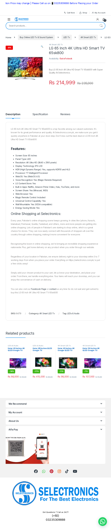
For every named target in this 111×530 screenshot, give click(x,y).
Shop (85, 12)
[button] (102, 521)
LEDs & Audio (73, 313)
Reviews (65, 114)
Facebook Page (38, 289)
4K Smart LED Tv (88, 37)
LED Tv (66, 37)
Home (8, 37)
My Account (100, 12)
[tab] (13, 115)
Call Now (71, 12)
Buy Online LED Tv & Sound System (36, 37)
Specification (40, 114)
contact (52, 289)
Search (101, 25)
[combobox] (51, 25)
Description (13, 114)
